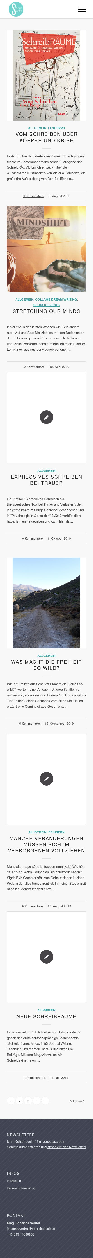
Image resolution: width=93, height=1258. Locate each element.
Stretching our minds (46, 311)
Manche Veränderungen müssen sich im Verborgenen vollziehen (46, 844)
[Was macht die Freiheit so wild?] (46, 603)
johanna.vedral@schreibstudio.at (31, 1228)
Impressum (14, 1180)
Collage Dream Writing (56, 299)
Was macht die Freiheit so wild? (46, 664)
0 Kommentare (33, 196)
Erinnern (56, 832)
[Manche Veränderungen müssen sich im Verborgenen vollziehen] (46, 779)
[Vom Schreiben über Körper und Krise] (46, 75)
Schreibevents (46, 305)
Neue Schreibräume (46, 1016)
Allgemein (37, 128)
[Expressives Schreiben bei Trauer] (46, 417)
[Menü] (80, 9)
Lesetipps (56, 128)
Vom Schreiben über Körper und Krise (47, 136)
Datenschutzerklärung (21, 1188)
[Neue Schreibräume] (46, 957)
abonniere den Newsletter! (66, 1146)
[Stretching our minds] (46, 249)
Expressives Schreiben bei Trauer (46, 479)
